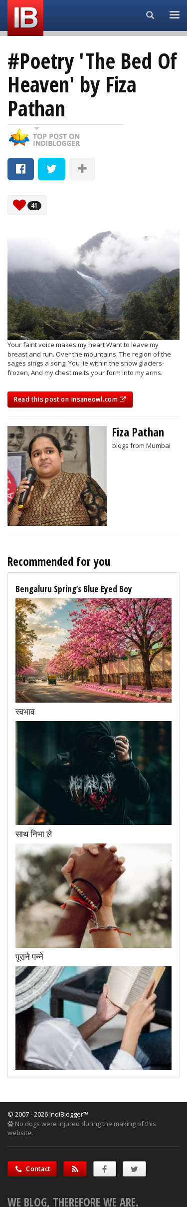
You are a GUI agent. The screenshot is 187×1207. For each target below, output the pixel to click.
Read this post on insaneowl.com (67, 399)
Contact (37, 1169)
